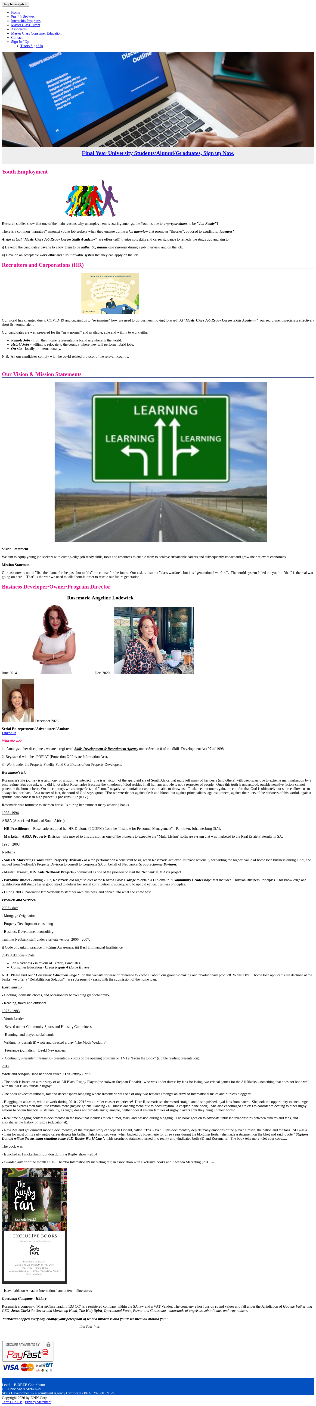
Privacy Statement (38, 1402)
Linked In (9, 733)
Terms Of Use (12, 1402)
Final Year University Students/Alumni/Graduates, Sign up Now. (158, 153)
